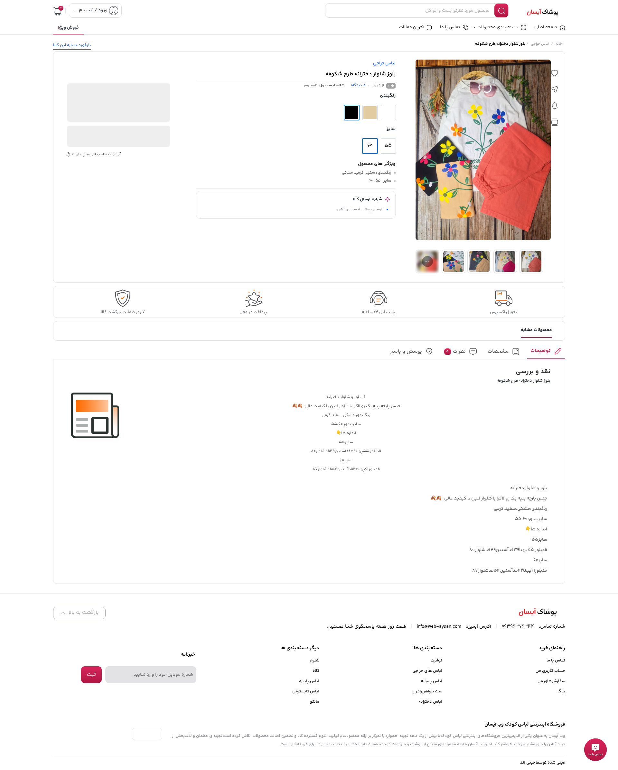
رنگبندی (388, 95)
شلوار (314, 660)
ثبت (91, 674)
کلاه (316, 671)
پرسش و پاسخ (406, 352)
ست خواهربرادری (427, 691)
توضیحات (540, 351)
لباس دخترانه (430, 702)
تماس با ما (556, 660)
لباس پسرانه (431, 681)
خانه (559, 44)
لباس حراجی (540, 44)
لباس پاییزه (309, 681)
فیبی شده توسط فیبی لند (542, 762)
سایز (391, 129)
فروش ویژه (68, 27)
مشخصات (498, 352)
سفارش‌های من (551, 681)
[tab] (546, 353)
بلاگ (561, 691)
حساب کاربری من (550, 671)
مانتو (314, 702)
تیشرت (436, 660)
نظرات (456, 352)
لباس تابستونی (305, 691)
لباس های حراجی (427, 671)
